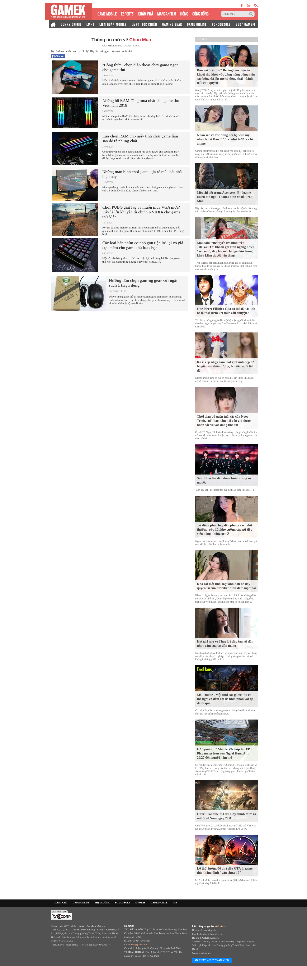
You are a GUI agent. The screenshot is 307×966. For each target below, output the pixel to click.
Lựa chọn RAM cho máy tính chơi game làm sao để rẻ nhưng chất (140, 138)
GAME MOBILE (107, 13)
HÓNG (184, 13)
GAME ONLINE (197, 24)
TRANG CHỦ (60, 902)
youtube (248, 5)
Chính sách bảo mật (201, 953)
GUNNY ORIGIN (71, 24)
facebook (242, 5)
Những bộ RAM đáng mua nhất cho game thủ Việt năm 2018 (140, 103)
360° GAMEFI (245, 24)
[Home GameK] (53, 24)
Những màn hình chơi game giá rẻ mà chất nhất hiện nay (142, 174)
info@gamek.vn (139, 944)
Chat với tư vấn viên (214, 960)
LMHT (90, 24)
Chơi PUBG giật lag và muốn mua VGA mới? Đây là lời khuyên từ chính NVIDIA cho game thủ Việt (141, 212)
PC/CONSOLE (221, 24)
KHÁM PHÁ (145, 13)
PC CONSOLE (122, 902)
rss (256, 5)
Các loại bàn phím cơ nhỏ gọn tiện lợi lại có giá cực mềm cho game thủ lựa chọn (142, 245)
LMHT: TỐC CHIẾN (144, 24)
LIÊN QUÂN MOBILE (113, 24)
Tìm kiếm (252, 14)
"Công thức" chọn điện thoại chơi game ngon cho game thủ (140, 67)
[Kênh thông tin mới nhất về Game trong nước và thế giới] (68, 11)
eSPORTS (127, 13)
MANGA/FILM (166, 13)
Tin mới (202, 39)
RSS (175, 902)
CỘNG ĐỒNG (200, 13)
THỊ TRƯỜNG (102, 902)
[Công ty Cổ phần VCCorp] (61, 914)
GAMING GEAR (172, 24)
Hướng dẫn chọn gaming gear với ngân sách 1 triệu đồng (144, 282)
